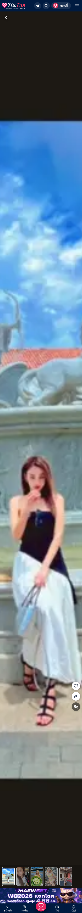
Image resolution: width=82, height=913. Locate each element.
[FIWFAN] (13, 5)
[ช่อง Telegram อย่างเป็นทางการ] (37, 5)
